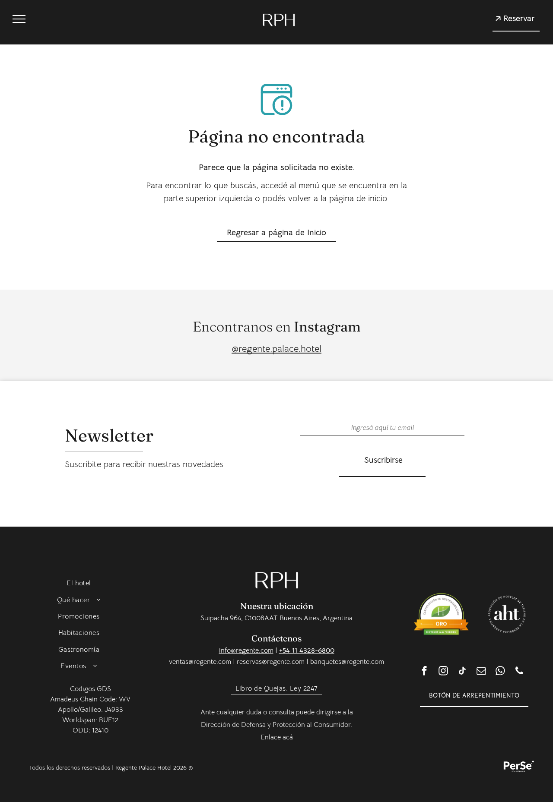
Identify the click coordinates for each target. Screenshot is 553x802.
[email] (481, 671)
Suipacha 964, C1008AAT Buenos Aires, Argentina (276, 618)
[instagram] (443, 671)
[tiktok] (462, 671)
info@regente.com (246, 650)
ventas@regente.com (200, 661)
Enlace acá (277, 737)
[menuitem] (78, 583)
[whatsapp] (500, 671)
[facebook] (424, 671)
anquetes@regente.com (349, 661)
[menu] (19, 19)
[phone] (519, 671)
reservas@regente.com (271, 661)
